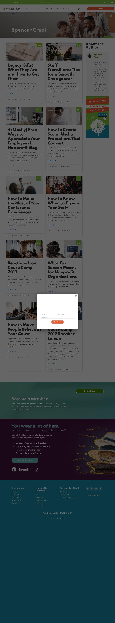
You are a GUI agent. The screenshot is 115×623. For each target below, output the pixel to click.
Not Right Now (57, 325)
